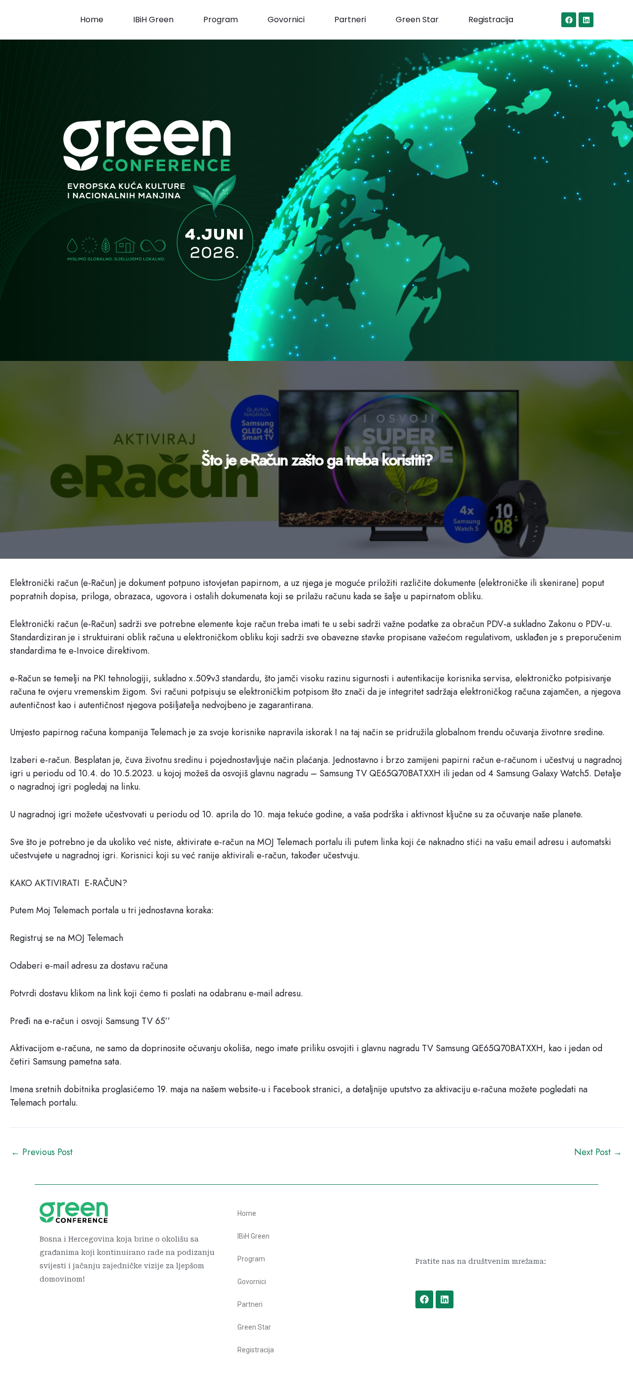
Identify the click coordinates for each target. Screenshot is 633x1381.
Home (91, 19)
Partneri (350, 19)
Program (220, 19)
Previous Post (42, 1152)
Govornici (286, 19)
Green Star (417, 19)
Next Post (598, 1152)
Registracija (490, 19)
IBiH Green (153, 19)
